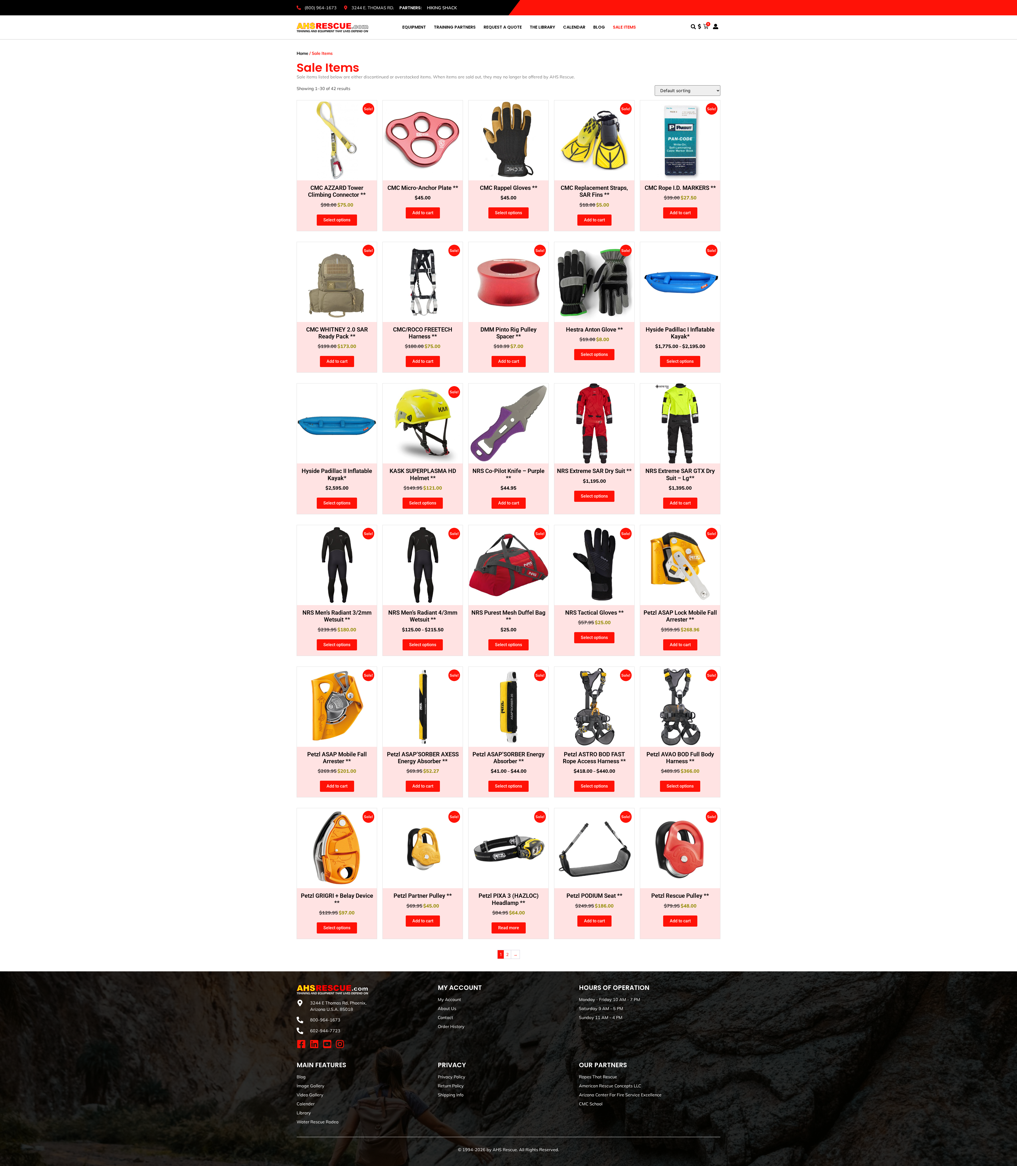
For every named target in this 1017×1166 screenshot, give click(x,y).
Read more (508, 927)
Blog (599, 27)
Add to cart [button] (422, 212)
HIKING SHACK (442, 7)
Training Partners (455, 27)
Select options (336, 219)
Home (302, 53)
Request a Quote (503, 27)
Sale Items (624, 27)
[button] (693, 26)
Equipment (414, 27)
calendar (574, 27)
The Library (542, 27)
